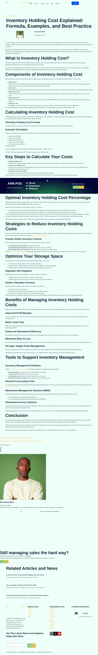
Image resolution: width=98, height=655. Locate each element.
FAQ (48, 3)
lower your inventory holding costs (41, 235)
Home (30, 3)
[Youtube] (59, 634)
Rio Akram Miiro (39, 31)
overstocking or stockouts (12, 386)
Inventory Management (12, 16)
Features (36, 3)
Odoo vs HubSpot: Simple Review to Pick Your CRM (21, 585)
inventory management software (17, 251)
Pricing (42, 3)
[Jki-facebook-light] (52, 634)
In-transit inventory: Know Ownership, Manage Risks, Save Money (25, 575)
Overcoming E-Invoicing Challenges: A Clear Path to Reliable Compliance (27, 595)
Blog (52, 3)
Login (75, 3)
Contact (57, 3)
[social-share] (0, 447)
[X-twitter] (55, 634)
